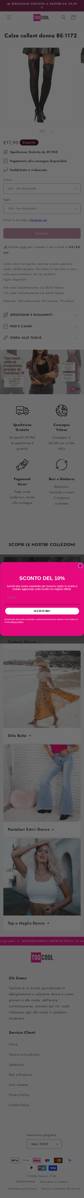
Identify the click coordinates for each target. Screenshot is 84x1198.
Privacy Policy (17, 622)
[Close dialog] (80, 566)
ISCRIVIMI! (42, 611)
